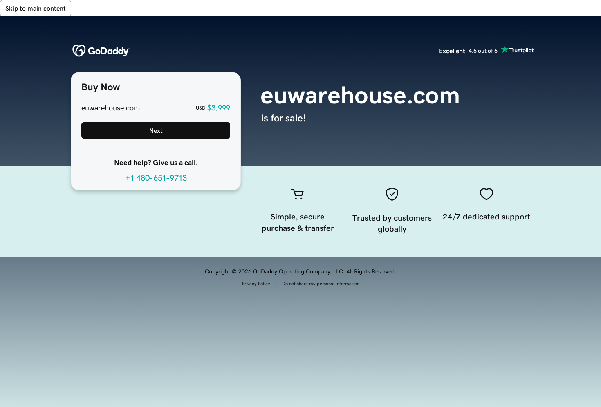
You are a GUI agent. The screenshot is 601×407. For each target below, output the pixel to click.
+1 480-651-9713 (156, 178)
